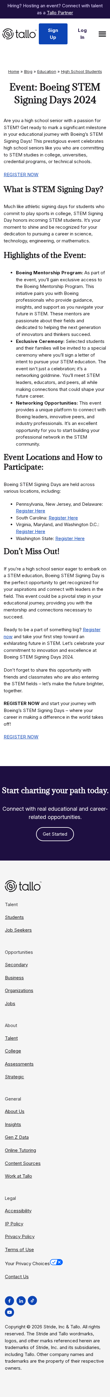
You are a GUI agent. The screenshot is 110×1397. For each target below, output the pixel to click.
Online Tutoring (20, 1150)
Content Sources (23, 1163)
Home (13, 71)
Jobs (10, 1003)
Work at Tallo (18, 1176)
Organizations (19, 990)
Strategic (14, 1077)
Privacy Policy (20, 1236)
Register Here (30, 511)
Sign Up (53, 33)
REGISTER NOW (21, 174)
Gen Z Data (17, 1137)
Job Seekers (18, 930)
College (13, 1051)
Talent (11, 1038)
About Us (14, 1111)
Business (14, 978)
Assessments (19, 1064)
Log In (82, 33)
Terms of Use (19, 1249)
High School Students (81, 71)
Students (14, 917)
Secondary (16, 964)
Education (46, 71)
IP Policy (14, 1224)
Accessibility (18, 1211)
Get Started (55, 834)
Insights (13, 1124)
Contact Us (17, 1276)
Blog (28, 71)
